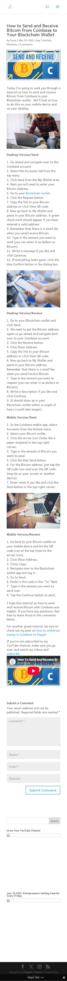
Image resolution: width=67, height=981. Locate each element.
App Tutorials (43, 40)
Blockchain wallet (38, 193)
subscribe (13, 653)
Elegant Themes (33, 972)
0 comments (26, 44)
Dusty (13, 40)
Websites (12, 44)
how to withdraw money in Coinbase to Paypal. (33, 632)
